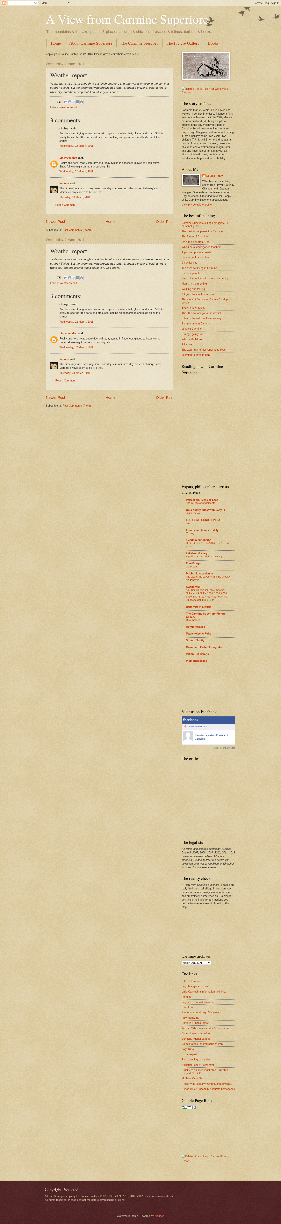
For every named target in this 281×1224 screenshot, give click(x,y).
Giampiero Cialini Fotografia (204, 647)
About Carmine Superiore (90, 43)
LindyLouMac (68, 157)
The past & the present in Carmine (202, 231)
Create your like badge (224, 747)
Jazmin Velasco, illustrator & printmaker (205, 1028)
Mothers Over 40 (192, 1078)
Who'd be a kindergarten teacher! (201, 247)
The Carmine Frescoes (139, 43)
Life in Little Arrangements (200, 503)
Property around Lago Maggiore (200, 1012)
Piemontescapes (196, 660)
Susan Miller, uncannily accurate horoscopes (208, 1088)
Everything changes (193, 307)
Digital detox (193, 513)
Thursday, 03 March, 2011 (74, 197)
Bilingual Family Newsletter (198, 1064)
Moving (190, 533)
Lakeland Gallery (196, 553)
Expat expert (189, 1054)
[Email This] (66, 102)
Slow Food (188, 1007)
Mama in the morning (194, 283)
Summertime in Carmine (196, 323)
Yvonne (64, 183)
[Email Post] (58, 101)
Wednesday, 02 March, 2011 (76, 145)
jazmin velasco (195, 626)
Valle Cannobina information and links (204, 991)
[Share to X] (74, 102)
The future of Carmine (195, 236)
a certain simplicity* (198, 540)
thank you (191, 566)
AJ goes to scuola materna (198, 294)
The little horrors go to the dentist (201, 313)
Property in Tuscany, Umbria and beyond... (207, 1083)
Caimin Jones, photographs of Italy (202, 1043)
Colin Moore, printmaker (196, 1033)
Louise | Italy (214, 175)
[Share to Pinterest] (81, 102)
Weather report (68, 107)
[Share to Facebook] (77, 102)
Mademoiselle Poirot (199, 633)
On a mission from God (195, 241)
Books (213, 43)
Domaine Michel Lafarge (196, 1038)
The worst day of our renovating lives (204, 349)
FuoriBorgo (193, 563)
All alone (187, 344)
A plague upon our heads (196, 252)
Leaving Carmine (192, 328)
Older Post (164, 222)
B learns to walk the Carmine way (202, 318)
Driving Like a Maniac (200, 573)
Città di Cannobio (192, 981)
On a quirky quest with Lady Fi (205, 509)
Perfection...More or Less (202, 499)
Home (56, 43)
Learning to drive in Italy (196, 354)
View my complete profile (197, 204)
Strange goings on (192, 334)
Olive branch (193, 620)
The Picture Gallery (183, 43)
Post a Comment (65, 204)
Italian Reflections (197, 654)
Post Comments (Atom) (77, 229)
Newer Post (55, 222)
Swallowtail (193, 586)
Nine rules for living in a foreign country (205, 278)
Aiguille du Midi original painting (204, 556)
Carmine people (191, 273)
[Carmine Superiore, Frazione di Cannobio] (188, 740)
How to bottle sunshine (195, 257)
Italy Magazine (190, 1017)
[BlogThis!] (70, 102)
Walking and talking (193, 289)
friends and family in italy (202, 530)
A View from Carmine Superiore (127, 19)
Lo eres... (191, 523)
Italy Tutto (188, 1049)
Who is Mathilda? (192, 339)
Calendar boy (189, 262)
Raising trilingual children (196, 1059)
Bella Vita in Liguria (198, 606)
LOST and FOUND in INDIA (203, 520)
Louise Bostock (195, 726)
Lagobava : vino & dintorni (197, 1002)
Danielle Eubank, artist (195, 1022)
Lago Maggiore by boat (195, 986)
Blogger (158, 1215)
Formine (186, 996)
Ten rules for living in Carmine (199, 268)
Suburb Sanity (195, 640)
